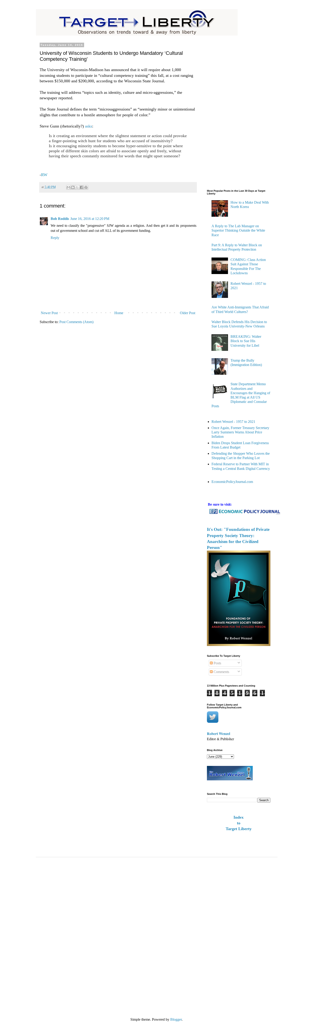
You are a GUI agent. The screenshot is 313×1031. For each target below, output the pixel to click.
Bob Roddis (60, 219)
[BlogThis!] (73, 187)
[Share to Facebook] (81, 187)
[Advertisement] (225, 112)
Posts (217, 663)
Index (238, 817)
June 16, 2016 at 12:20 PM (89, 219)
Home (118, 313)
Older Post (187, 313)
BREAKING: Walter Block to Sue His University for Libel (246, 341)
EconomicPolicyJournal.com (232, 482)
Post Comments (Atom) (76, 322)
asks (88, 126)
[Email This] (68, 187)
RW (44, 174)
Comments (221, 672)
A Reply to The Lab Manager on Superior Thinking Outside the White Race (238, 230)
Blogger (176, 1019)
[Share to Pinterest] (86, 187)
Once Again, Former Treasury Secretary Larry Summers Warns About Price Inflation (240, 432)
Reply (55, 238)
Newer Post (49, 313)
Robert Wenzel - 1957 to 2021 (233, 422)
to (238, 823)
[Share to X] (77, 187)
